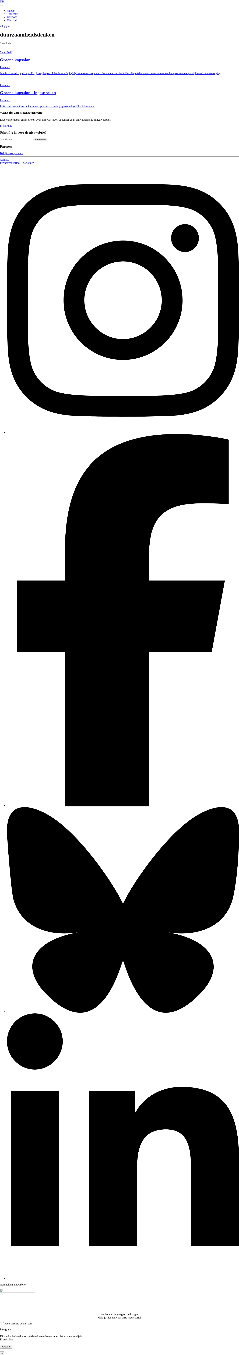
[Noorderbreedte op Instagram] (123, 432)
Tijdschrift (12, 13)
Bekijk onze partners (11, 153)
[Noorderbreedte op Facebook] (123, 805)
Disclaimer (28, 162)
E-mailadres (7, 1339)
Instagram (5, 1329)
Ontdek (11, 10)
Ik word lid (6, 125)
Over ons (12, 16)
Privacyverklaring (10, 162)
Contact (4, 159)
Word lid (12, 20)
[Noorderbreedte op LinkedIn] (123, 1278)
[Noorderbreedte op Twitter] (123, 1011)
